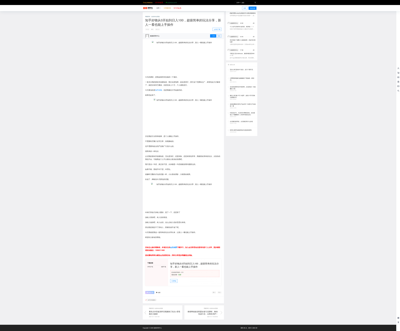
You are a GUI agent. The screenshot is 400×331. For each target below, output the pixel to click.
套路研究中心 (157, 328)
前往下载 (217, 29)
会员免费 (173, 247)
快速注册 (252, 8)
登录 (245, 8)
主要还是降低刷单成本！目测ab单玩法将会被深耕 (243, 45)
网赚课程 (147, 16)
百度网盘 (173, 281)
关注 (213, 36)
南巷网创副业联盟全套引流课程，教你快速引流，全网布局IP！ (203, 312)
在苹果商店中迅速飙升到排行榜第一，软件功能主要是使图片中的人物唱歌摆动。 (243, 16)
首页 (157, 8)
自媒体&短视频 (155, 16)
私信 (219, 36)
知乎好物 (158, 90)
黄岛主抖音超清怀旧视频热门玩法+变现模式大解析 (164, 312)
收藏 (159, 292)
